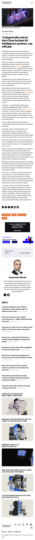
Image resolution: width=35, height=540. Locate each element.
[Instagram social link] (23, 524)
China (14, 214)
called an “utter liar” (27, 109)
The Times (18, 66)
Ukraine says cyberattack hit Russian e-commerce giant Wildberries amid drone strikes (16, 339)
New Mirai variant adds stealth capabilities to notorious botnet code (17, 349)
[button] (32, 2)
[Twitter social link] (15, 524)
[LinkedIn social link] (19, 524)
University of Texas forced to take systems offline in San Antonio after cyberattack (17, 329)
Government (6, 214)
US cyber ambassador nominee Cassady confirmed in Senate (16, 387)
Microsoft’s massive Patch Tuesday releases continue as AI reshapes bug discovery (15, 368)
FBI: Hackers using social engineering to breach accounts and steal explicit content (17, 357)
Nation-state (22, 214)
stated (27, 92)
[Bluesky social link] (30, 524)
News (4, 218)
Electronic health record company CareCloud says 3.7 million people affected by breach (17, 319)
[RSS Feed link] (31, 527)
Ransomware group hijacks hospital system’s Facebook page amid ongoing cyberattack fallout (15, 378)
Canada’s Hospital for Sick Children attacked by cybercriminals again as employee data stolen (14, 309)
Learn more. (17, 230)
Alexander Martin (7, 31)
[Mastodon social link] (27, 524)
